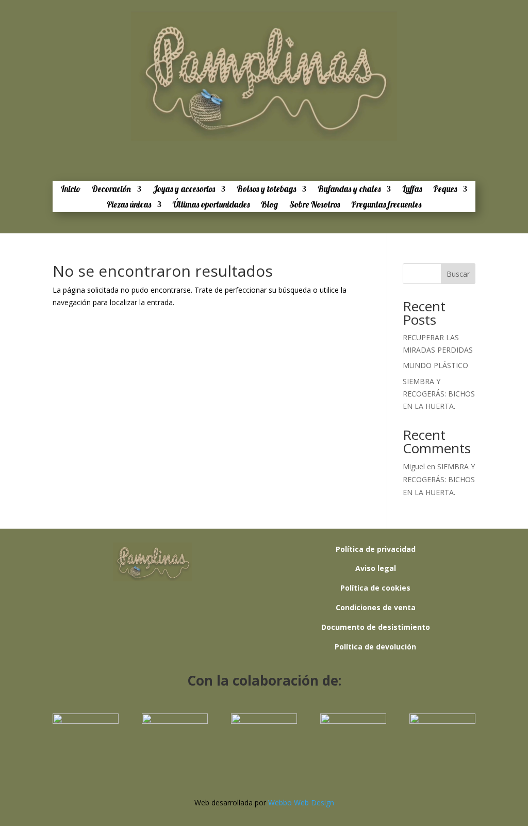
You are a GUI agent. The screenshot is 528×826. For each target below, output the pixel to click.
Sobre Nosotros (314, 205)
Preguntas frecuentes (386, 205)
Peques (445, 189)
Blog (269, 205)
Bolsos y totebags (266, 189)
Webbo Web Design (301, 802)
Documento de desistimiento (375, 627)
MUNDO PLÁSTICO (435, 365)
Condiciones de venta (376, 607)
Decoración (111, 189)
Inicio (70, 189)
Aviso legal (375, 568)
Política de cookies (375, 588)
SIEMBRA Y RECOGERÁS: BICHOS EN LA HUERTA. (439, 393)
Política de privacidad (376, 549)
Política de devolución (375, 647)
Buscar (458, 274)
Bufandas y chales (349, 189)
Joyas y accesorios (184, 189)
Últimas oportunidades (211, 205)
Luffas (412, 189)
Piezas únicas (129, 205)
